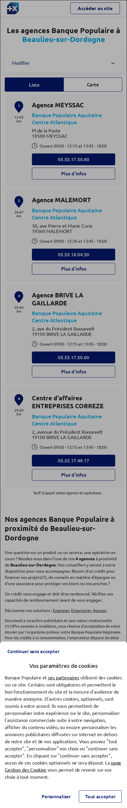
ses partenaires (63, 677)
